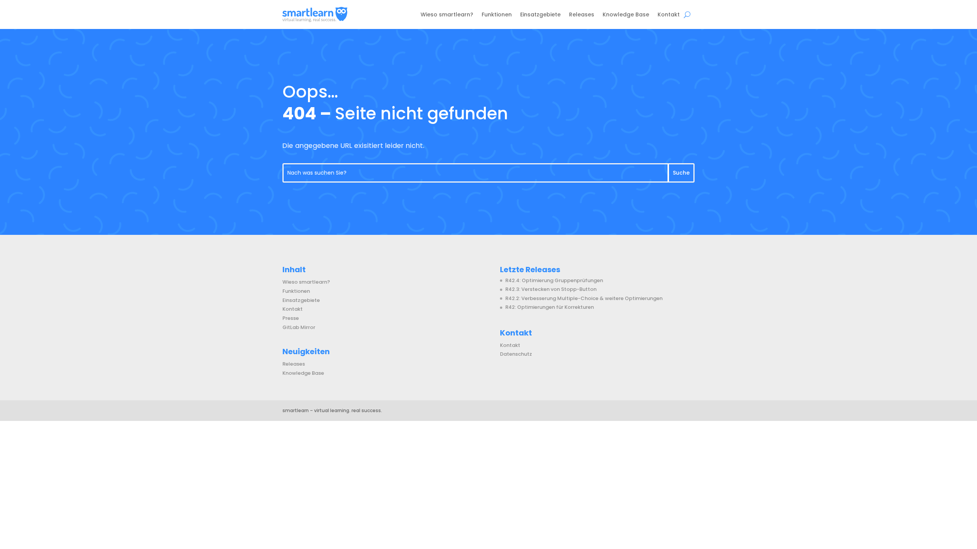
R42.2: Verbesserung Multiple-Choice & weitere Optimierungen (584, 298)
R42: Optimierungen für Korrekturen (549, 307)
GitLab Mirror (298, 327)
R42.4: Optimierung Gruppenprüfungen (554, 280)
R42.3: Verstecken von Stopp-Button (551, 289)
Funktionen (497, 14)
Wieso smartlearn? (447, 14)
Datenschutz (516, 354)
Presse (290, 318)
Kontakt (669, 14)
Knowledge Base (626, 14)
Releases (581, 14)
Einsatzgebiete (540, 14)
